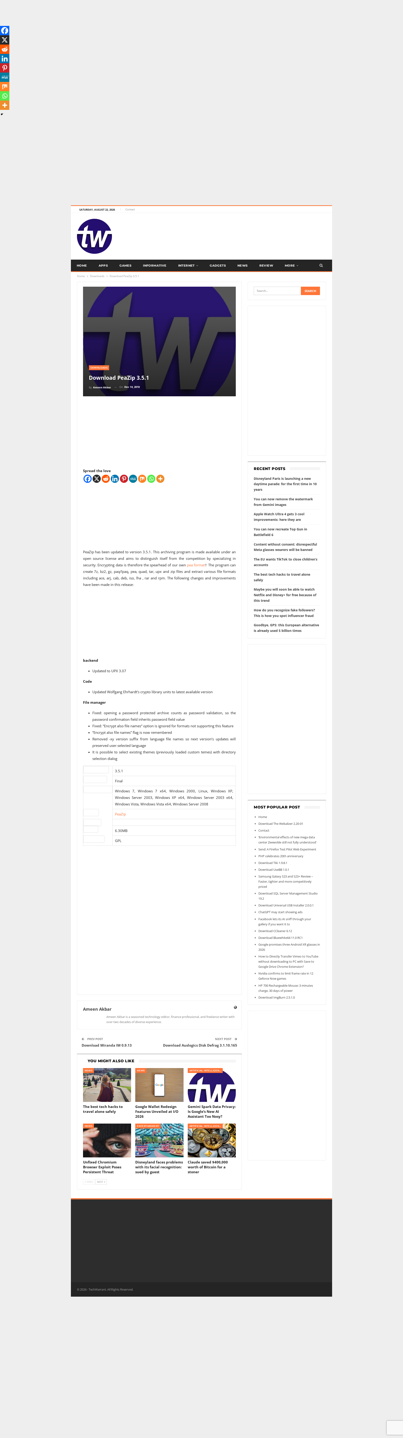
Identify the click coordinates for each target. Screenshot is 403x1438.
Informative (154, 265)
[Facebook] (87, 479)
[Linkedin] (115, 479)
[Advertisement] (140, 32)
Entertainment (148, 1126)
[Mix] (142, 479)
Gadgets (218, 265)
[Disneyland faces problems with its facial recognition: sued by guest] (159, 1140)
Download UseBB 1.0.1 (273, 869)
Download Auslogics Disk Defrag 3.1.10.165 (200, 1045)
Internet (186, 265)
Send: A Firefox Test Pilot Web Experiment (287, 849)
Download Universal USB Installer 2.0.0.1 (286, 905)
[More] (160, 479)
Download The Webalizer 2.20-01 (280, 824)
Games (125, 265)
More (290, 265)
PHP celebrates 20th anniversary (280, 856)
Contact (130, 209)
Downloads (99, 367)
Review (266, 265)
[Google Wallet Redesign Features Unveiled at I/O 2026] (159, 1085)
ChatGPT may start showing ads (280, 912)
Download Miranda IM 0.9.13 (107, 1045)
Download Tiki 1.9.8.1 (272, 863)
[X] (97, 479)
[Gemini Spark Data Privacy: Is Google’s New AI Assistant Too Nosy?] (212, 1085)
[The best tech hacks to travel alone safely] (107, 1085)
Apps (103, 265)
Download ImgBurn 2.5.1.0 (276, 997)
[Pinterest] (124, 479)
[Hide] (2, 114)
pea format (196, 565)
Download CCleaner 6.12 (275, 931)
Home (82, 265)
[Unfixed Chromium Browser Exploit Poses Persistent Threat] (107, 1140)
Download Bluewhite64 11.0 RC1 (280, 938)
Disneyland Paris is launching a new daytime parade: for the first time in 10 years (285, 484)
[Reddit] (106, 479)
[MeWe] (133, 479)
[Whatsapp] (151, 479)
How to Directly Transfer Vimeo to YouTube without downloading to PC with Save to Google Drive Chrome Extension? (288, 961)
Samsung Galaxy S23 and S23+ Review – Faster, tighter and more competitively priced (285, 881)
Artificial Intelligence (206, 1070)
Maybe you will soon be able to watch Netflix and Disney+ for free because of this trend (285, 595)
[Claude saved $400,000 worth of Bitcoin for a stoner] (212, 1140)
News (242, 265)
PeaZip (120, 814)
